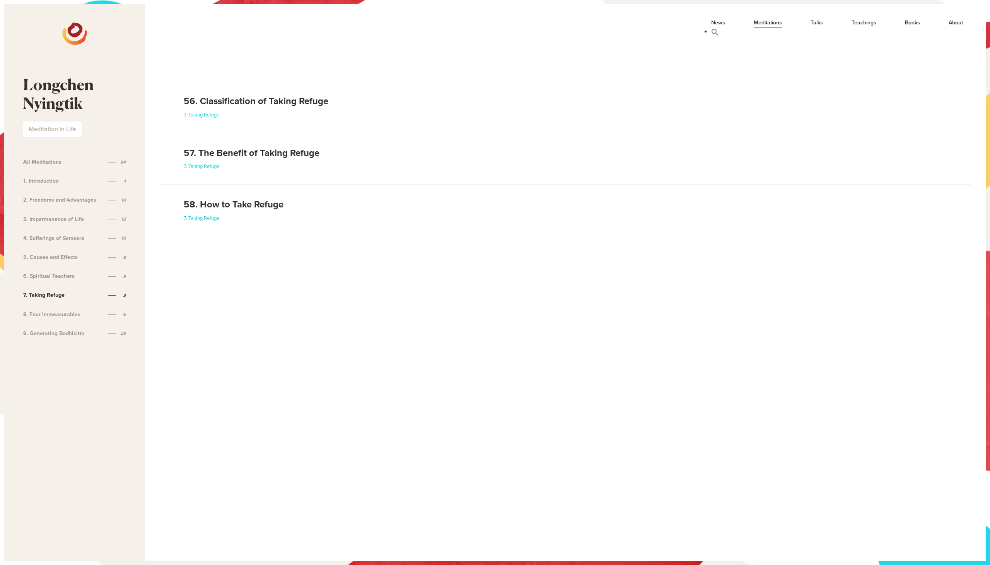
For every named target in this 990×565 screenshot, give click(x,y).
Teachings (864, 23)
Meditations (768, 23)
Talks (817, 23)
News (718, 23)
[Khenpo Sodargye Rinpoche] (35, 27)
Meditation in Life (52, 129)
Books (912, 23)
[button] (715, 32)
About (956, 23)
